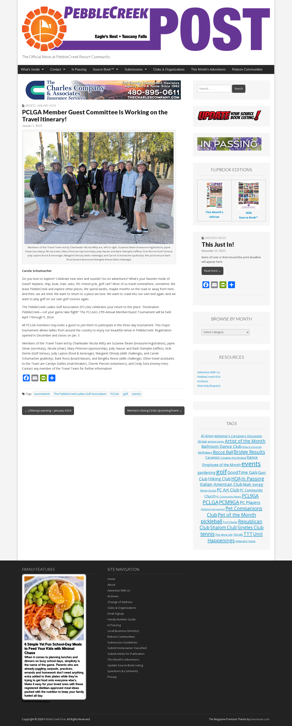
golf (125, 394)
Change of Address (120, 602)
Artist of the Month (245, 441)
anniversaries (216, 441)
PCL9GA (250, 496)
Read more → (212, 271)
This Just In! (218, 244)
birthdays (205, 452)
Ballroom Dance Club (221, 446)
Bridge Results (249, 452)
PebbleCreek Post (55, 719)
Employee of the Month (221, 464)
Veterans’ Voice (245, 541)
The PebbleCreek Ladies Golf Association (80, 394)
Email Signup (116, 613)
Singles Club (250, 527)
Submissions (134, 69)
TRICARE (238, 534)
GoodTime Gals (242, 472)
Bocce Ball (223, 452)
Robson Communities (247, 69)
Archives (202, 381)
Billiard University (252, 447)
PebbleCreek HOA (208, 377)
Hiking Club (219, 479)
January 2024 (46, 105)
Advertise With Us (208, 372)
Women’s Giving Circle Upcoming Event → (154, 410)
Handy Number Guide (122, 619)
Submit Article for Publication (126, 654)
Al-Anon (207, 436)
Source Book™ (103, 69)
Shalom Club (223, 527)
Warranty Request (208, 386)
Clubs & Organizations (169, 69)
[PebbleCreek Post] (146, 26)
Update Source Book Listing (125, 665)
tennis (207, 533)
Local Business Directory (123, 631)
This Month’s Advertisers (208, 69)
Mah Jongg (253, 484)
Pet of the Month (237, 514)
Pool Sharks (230, 522)
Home (111, 579)
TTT (247, 534)
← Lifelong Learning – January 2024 (48, 410)
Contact (55, 69)
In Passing (79, 69)
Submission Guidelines (122, 642)
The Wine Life (224, 535)
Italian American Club (221, 484)
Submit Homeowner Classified (127, 648)
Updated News (215, 238)
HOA (236, 479)
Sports (30, 105)
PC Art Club (228, 490)
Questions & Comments (123, 671)
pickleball (211, 521)
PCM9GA (229, 502)
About (111, 585)
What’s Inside (30, 69)
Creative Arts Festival (233, 458)
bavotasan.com (260, 719)
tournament (42, 394)
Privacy (112, 677)
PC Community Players (228, 496)
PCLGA (115, 394)
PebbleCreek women (213, 509)
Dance (252, 457)
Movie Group (208, 490)
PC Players (250, 502)
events (136, 394)
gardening (206, 472)
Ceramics (212, 457)
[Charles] (103, 90)
